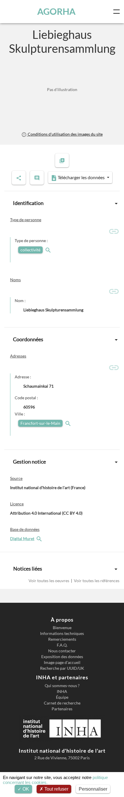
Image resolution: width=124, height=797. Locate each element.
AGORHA (56, 11)
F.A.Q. (62, 645)
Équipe (62, 697)
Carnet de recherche (62, 703)
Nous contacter (62, 650)
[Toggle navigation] (118, 11)
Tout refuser (55, 789)
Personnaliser (93, 789)
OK (25, 789)
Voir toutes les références (96, 580)
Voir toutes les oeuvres (49, 580)
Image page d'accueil (62, 662)
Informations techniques (62, 633)
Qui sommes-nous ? (62, 685)
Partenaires (62, 708)
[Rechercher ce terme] (48, 249)
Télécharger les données (81, 177)
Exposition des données (62, 656)
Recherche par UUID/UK (62, 668)
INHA (62, 691)
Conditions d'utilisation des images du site (64, 134)
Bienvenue (62, 627)
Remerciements (62, 639)
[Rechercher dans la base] (39, 538)
